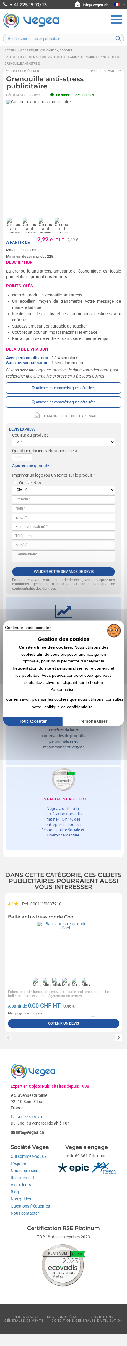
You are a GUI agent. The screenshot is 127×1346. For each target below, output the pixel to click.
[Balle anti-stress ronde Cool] (63, 948)
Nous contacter (25, 1213)
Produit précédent (26, 70)
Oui (22, 483)
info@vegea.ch (95, 5)
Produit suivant (103, 70)
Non (37, 483)
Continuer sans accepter (28, 627)
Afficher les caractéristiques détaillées (65, 388)
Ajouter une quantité (30, 465)
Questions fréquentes (30, 1206)
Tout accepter (33, 721)
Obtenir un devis (63, 1023)
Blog (15, 1191)
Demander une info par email (70, 416)
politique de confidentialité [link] (68, 707)
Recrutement (22, 1177)
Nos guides (21, 1199)
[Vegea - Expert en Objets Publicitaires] (31, 27)
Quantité (20, 450)
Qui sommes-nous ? (29, 1156)
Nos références (24, 1170)
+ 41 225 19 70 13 (31, 1117)
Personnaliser (93, 721)
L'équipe (18, 1163)
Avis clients (21, 1184)
